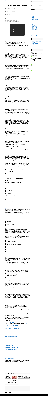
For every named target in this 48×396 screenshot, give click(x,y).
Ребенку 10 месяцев (34, 25)
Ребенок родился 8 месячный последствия (11, 343)
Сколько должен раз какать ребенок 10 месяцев (37, 60)
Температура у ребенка (35, 35)
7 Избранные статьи (8, 15)
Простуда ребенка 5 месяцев (9, 345)
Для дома (33, 15)
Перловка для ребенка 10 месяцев (20, 377)
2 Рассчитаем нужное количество (10, 8)
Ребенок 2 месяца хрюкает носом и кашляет (11, 347)
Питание (33, 23)
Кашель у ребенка (34, 20)
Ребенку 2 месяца (34, 27)
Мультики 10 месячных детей (27, 377)
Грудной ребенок (34, 14)
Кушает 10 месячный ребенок (9, 358)
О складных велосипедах (35, 43)
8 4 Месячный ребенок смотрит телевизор (11, 17)
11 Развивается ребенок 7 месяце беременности (12, 21)
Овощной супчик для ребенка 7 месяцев (11, 336)
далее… (27, 323)
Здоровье (33, 16)
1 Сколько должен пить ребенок (9, 7)
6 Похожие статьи (7, 14)
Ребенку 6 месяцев (34, 31)
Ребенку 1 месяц (34, 24)
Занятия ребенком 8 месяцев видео (11, 325)
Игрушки (33, 17)
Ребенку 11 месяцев (34, 26)
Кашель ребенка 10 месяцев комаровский (14, 380)
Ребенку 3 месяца (34, 28)
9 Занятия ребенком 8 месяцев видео (10, 18)
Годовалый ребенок (34, 13)
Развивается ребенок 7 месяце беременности (13, 331)
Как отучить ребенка (34, 18)
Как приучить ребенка (35, 19)
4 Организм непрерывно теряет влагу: (10, 11)
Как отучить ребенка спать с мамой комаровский (12, 349)
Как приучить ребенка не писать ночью (12, 328)
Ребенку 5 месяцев (34, 30)
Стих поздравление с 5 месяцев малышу (11, 338)
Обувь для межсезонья (35, 44)
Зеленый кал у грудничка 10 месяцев (37, 66)
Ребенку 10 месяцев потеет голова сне (7, 377)
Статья (32, 34)
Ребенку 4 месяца (34, 29)
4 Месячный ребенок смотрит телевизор (12, 322)
